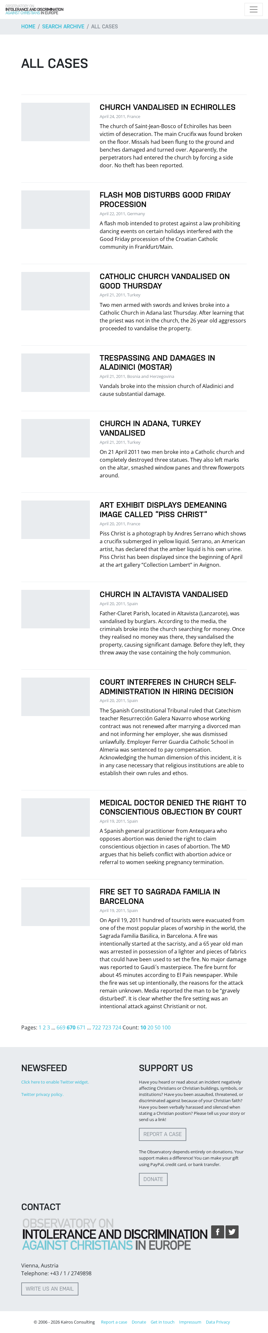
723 (106, 1027)
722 (96, 1027)
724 (116, 1027)
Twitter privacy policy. (42, 1094)
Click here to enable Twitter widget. (55, 1082)
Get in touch (163, 1322)
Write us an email (50, 1289)
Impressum (190, 1322)
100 (166, 1027)
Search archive (63, 26)
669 (61, 1027)
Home (28, 26)
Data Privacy (218, 1322)
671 (81, 1027)
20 (150, 1027)
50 (157, 1027)
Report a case (162, 1134)
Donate (153, 1179)
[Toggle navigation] (253, 9)
